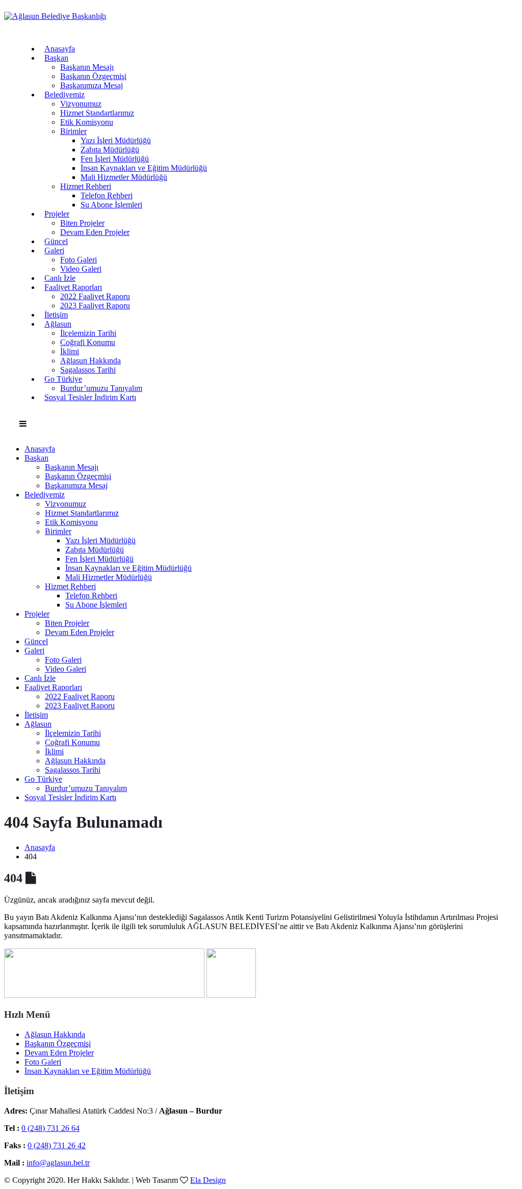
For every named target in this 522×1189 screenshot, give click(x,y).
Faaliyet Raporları (73, 287)
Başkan (56, 58)
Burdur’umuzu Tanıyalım (86, 788)
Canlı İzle (59, 278)
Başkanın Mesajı (87, 67)
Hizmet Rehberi (85, 186)
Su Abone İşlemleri (111, 204)
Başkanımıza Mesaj (91, 85)
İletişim (56, 314)
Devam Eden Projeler (94, 232)
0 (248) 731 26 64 (50, 1128)
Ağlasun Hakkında (90, 360)
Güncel (56, 241)
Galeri (54, 250)
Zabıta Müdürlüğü (110, 149)
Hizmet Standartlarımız (97, 113)
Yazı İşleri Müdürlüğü (116, 140)
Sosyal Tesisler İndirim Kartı (90, 397)
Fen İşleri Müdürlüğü (115, 158)
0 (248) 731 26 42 (57, 1145)
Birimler (73, 131)
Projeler (56, 213)
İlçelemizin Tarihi (88, 333)
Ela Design (208, 1180)
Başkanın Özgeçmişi (93, 76)
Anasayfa (59, 48)
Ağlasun (57, 324)
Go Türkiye (63, 379)
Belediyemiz (64, 94)
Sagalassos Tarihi (88, 369)
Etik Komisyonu (86, 122)
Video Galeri (80, 269)
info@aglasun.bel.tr (58, 1162)
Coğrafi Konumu (87, 342)
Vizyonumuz (80, 103)
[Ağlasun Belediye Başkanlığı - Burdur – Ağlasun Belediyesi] (55, 16)
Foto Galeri (78, 259)
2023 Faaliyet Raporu (95, 305)
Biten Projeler (82, 223)
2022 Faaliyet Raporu (95, 296)
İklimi (69, 351)
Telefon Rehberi (107, 195)
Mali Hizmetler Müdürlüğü (124, 177)
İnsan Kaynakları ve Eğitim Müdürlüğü (144, 168)
